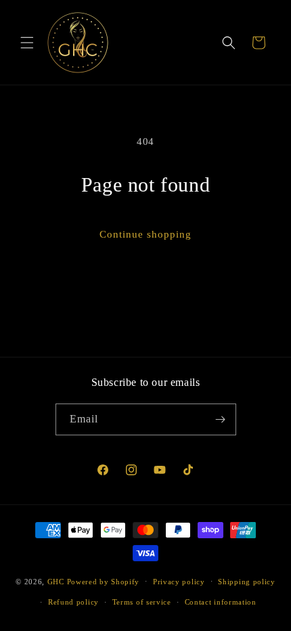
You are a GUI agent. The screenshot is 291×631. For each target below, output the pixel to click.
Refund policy (73, 602)
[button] (27, 43)
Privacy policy (179, 582)
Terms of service (141, 602)
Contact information (220, 602)
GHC (55, 581)
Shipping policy (246, 582)
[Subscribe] (221, 419)
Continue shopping (145, 234)
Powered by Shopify (103, 581)
